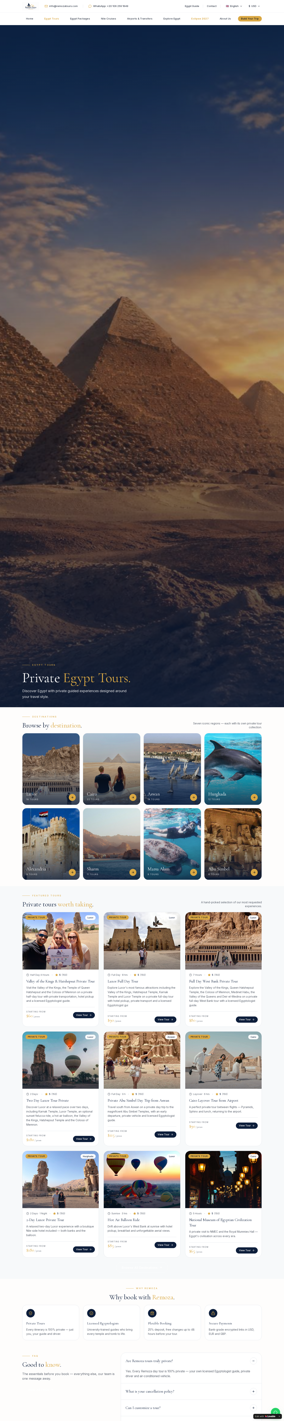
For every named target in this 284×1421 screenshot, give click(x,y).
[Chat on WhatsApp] (275, 1412)
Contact (212, 6)
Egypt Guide (192, 6)
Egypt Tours (51, 18)
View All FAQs (38, 1390)
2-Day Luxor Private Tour (45, 1220)
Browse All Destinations (139, 1267)
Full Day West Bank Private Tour (213, 981)
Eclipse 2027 (200, 18)
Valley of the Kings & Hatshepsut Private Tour (60, 981)
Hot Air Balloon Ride (123, 1220)
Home (29, 18)
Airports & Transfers (140, 18)
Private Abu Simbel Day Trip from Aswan (138, 1100)
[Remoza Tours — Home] (30, 6)
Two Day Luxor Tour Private (47, 1100)
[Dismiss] (279, 1416)
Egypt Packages (80, 18)
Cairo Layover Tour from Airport (213, 1100)
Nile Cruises (108, 18)
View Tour (82, 1015)
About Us (225, 18)
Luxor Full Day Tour (123, 981)
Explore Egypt (171, 18)
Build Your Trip (250, 18)
